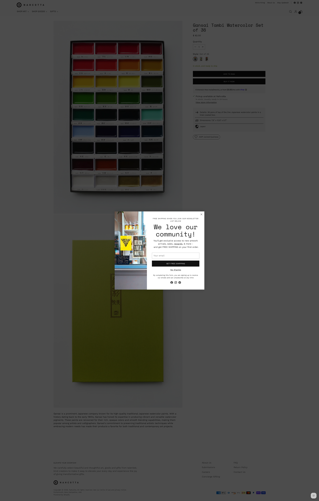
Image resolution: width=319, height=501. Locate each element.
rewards (178, 244)
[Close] (201, 214)
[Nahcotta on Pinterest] (179, 283)
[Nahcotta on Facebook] (171, 283)
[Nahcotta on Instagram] (175, 283)
